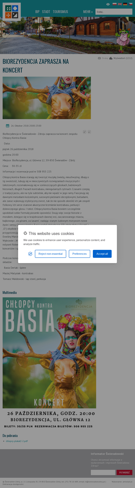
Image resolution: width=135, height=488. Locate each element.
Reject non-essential (51, 253)
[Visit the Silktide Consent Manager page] (30, 254)
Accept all (102, 253)
